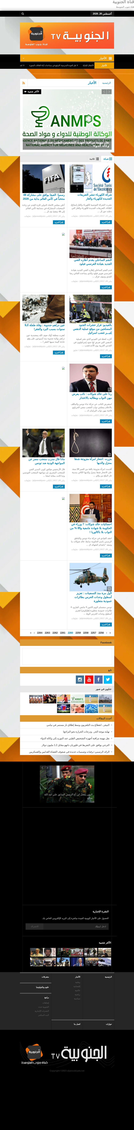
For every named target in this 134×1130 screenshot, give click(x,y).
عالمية (77, 990)
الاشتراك (35, 926)
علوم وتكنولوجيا (42, 987)
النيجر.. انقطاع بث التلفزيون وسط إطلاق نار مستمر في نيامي (78, 725)
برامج (46, 997)
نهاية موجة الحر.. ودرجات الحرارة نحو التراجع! (86, 731)
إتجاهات (45, 1003)
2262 (55, 632)
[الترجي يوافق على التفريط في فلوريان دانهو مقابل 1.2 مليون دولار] (67, 119)
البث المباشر (43, 1015)
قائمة (92, 159)
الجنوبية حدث (43, 1007)
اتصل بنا (77, 1024)
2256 (101, 632)
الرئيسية (108, 977)
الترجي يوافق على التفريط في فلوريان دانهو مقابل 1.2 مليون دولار (75, 745)
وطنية (77, 982)
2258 (85, 632)
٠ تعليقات (75, 216)
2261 (62, 632)
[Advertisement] (81, 876)
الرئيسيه (106, 82)
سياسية (77, 998)
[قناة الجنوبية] (67, 35)
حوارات (109, 1024)
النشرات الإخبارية (42, 1011)
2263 (47, 632)
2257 (93, 632)
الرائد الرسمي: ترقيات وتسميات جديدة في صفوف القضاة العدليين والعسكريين (69, 751)
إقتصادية (77, 986)
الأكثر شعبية (33, 91)
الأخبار (77, 977)
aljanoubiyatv (86, 216)
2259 (78, 632)
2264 (39, 632)
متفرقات (45, 977)
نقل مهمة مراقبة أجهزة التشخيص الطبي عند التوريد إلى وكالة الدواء (75, 738)
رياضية (77, 994)
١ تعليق (76, 350)
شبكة (106, 159)
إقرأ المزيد (106, 222)
